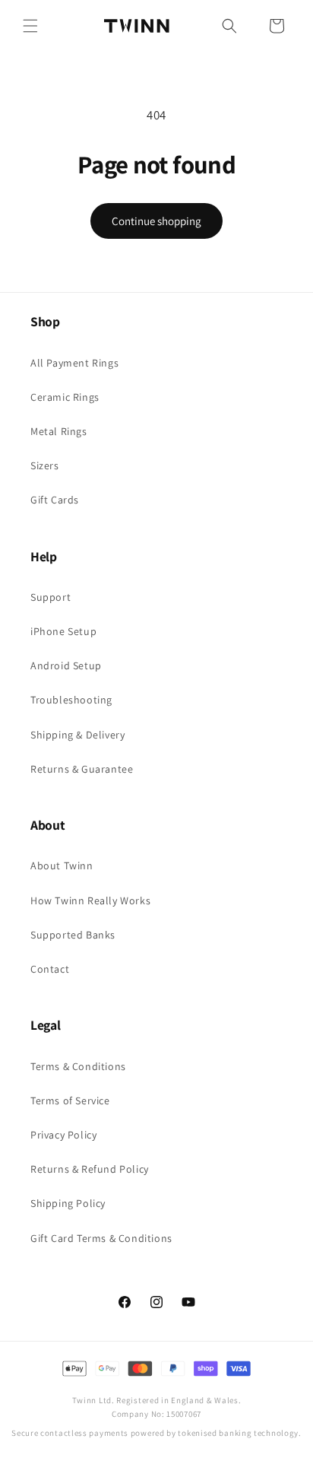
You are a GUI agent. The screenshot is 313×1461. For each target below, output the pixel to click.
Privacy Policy (63, 1135)
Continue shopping (156, 221)
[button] (30, 26)
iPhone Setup (63, 631)
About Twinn (61, 865)
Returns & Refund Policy (89, 1169)
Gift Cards (54, 500)
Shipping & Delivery (77, 735)
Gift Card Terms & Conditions (101, 1238)
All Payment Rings (74, 363)
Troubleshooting (71, 700)
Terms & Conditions (78, 1066)
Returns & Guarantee (81, 769)
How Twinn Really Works (90, 900)
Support (50, 597)
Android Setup (66, 665)
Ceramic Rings (65, 397)
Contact (49, 969)
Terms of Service (70, 1100)
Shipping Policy (68, 1203)
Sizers (44, 465)
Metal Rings (58, 431)
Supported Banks (72, 935)
